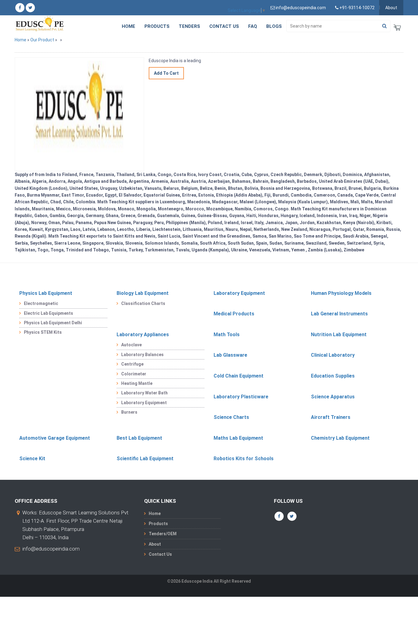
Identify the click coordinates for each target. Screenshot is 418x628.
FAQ (252, 26)
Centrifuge (132, 364)
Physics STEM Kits (43, 332)
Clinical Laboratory (333, 355)
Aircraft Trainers (330, 417)
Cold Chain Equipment (238, 376)
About (391, 7)
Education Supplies (333, 376)
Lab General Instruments (339, 314)
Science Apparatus (333, 397)
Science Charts (231, 417)
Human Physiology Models (341, 293)
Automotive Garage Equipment (54, 438)
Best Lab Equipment (139, 438)
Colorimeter (133, 373)
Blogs (274, 26)
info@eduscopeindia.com (51, 549)
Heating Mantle (136, 383)
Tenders (189, 26)
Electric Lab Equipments (48, 313)
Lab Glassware (230, 355)
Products (157, 26)
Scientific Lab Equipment (145, 458)
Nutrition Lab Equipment (339, 334)
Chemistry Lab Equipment (340, 438)
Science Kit (32, 458)
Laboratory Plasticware (241, 397)
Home (128, 26)
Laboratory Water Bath (144, 392)
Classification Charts (143, 303)
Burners (129, 412)
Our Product (42, 39)
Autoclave (131, 344)
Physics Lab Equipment (45, 293)
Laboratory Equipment (239, 293)
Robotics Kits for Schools (244, 458)
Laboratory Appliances (143, 334)
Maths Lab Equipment (238, 438)
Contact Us (224, 26)
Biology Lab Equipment (143, 293)
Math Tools (227, 334)
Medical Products (234, 314)
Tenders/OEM (163, 533)
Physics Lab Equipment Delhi (53, 322)
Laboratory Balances (142, 354)
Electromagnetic (41, 303)
